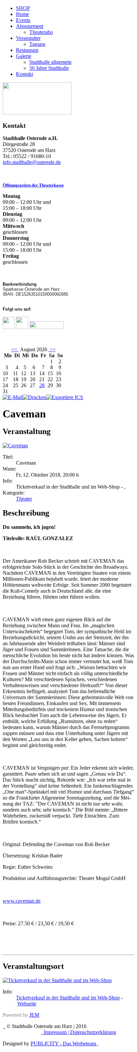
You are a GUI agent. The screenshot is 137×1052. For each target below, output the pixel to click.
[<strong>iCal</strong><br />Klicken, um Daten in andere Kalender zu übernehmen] (64, 397)
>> (52, 349)
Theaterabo (41, 32)
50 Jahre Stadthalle (49, 68)
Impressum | (57, 1032)
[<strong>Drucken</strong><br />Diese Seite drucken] (34, 397)
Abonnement (29, 26)
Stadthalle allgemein (50, 62)
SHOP (23, 8)
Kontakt (24, 74)
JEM (34, 1015)
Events (23, 20)
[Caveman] (15, 445)
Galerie (23, 56)
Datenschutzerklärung (93, 1032)
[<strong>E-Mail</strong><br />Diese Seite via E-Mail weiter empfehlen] (13, 397)
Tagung (37, 44)
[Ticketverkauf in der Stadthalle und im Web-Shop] (57, 980)
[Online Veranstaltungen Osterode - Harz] (37, 112)
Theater (24, 499)
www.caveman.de (22, 901)
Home (22, 14)
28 (42, 385)
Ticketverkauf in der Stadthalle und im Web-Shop (68, 997)
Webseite (26, 1003)
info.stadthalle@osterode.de (32, 162)
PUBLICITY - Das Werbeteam (64, 1043)
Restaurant (27, 50)
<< (15, 349)
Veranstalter (28, 38)
